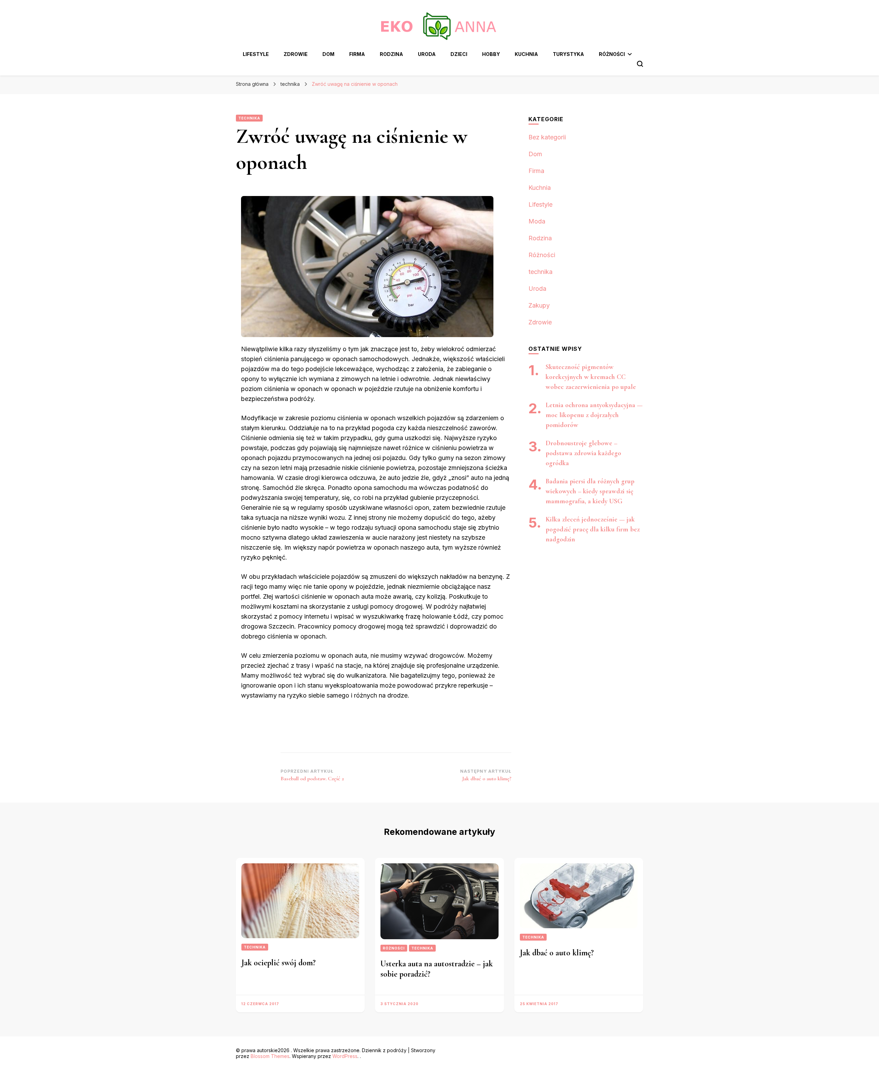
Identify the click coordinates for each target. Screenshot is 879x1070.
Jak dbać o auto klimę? (557, 953)
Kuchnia (526, 54)
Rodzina (391, 54)
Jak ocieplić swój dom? (278, 963)
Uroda (427, 54)
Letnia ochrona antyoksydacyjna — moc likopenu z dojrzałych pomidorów (594, 415)
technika (249, 118)
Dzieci (458, 54)
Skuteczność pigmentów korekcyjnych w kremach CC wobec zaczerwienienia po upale (591, 377)
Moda (536, 221)
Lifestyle (256, 54)
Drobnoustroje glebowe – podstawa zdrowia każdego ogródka (583, 453)
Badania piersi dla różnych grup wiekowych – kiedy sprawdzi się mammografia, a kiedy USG (590, 491)
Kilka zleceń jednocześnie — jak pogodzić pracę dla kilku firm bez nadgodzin (593, 529)
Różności (612, 54)
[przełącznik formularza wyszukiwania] (640, 64)
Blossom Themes (270, 1056)
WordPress (344, 1056)
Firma (357, 54)
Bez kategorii (547, 137)
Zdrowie (296, 54)
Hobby (491, 54)
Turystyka (568, 54)
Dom (328, 54)
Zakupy (539, 305)
